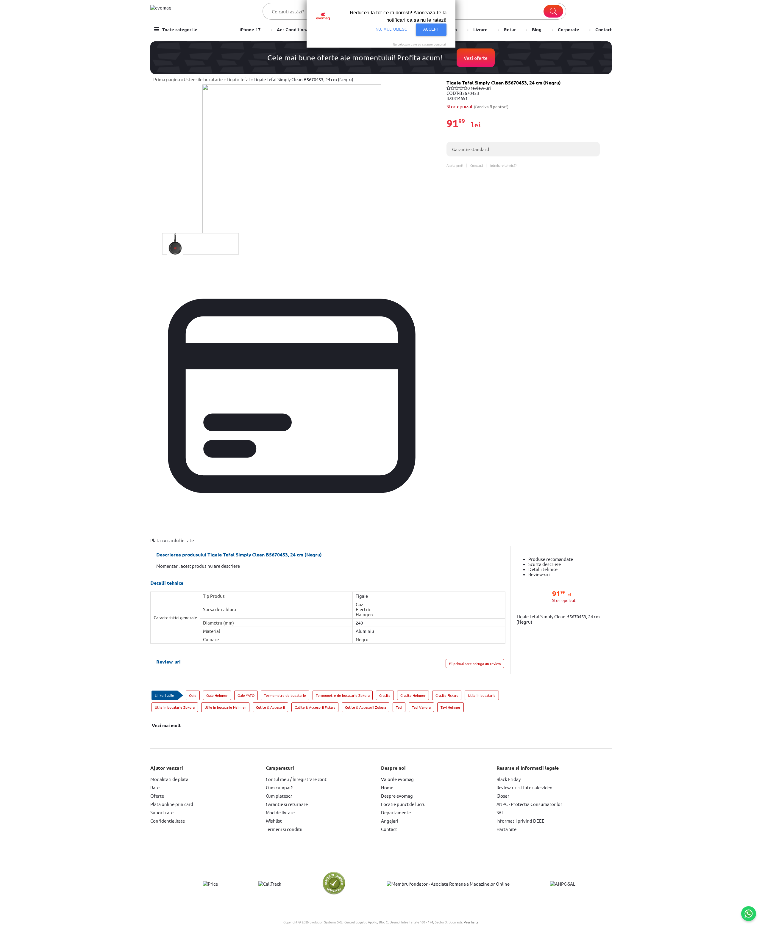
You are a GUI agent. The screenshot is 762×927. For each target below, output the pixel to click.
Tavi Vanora (421, 707)
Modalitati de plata (169, 779)
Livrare (480, 29)
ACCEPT (431, 29)
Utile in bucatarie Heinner (225, 707)
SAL (500, 812)
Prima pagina (166, 79)
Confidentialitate (167, 821)
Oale (192, 695)
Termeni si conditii (284, 829)
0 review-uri (479, 88)
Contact (603, 29)
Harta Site (506, 829)
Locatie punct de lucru (403, 804)
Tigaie (362, 596)
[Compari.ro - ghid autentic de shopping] (334, 893)
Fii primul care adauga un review (475, 663)
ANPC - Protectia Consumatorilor (529, 804)
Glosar (503, 796)
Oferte (157, 796)
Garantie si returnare (287, 804)
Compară (476, 165)
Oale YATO (246, 695)
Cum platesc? (279, 796)
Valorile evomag (397, 779)
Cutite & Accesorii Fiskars (315, 707)
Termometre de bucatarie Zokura (343, 695)
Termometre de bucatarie (285, 695)
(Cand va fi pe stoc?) (491, 106)
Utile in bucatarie (482, 695)
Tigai (231, 79)
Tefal (245, 79)
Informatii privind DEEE (520, 821)
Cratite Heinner (412, 695)
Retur (510, 29)
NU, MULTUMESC (391, 29)
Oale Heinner (217, 695)
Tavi (399, 707)
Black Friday (508, 779)
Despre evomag (397, 796)
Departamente (396, 812)
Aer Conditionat (293, 29)
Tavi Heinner (451, 707)
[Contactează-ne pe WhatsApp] (748, 913)
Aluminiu (365, 631)
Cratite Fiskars (446, 695)
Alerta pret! (454, 165)
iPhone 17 (250, 29)
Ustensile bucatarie (203, 79)
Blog (536, 29)
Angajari (389, 821)
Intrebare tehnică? (503, 165)
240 (359, 622)
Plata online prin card (171, 804)
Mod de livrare (280, 812)
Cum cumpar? (279, 787)
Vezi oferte (476, 58)
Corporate (568, 29)
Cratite (385, 695)
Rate (155, 787)
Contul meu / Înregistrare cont (296, 779)
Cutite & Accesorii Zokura (365, 707)
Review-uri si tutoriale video (524, 787)
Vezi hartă (471, 922)
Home (387, 787)
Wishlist (274, 821)
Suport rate (162, 812)
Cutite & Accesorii (270, 707)
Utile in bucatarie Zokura (175, 707)
